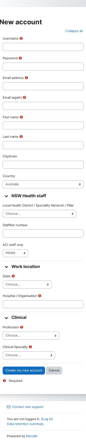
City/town (10, 156)
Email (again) (12, 97)
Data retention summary (25, 424)
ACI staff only (13, 245)
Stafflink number (15, 225)
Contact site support (27, 407)
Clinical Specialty (15, 347)
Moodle (31, 436)
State (7, 276)
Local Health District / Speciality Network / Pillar (38, 205)
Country (9, 176)
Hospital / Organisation (20, 296)
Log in (47, 419)
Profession (11, 327)
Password (10, 58)
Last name (11, 137)
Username (11, 38)
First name (11, 117)
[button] (74, 31)
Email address (13, 78)
